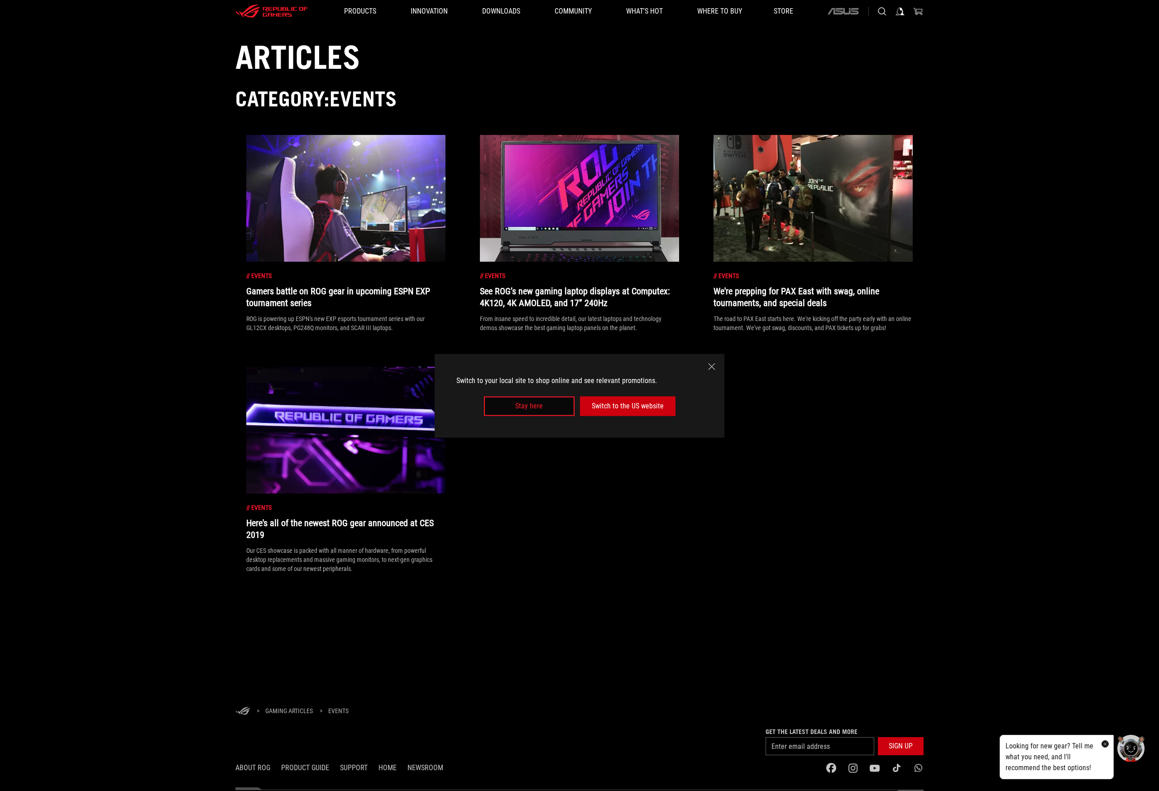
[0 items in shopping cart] (918, 11)
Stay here (529, 406)
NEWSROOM (425, 767)
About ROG (252, 767)
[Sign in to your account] (900, 11)
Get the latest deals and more (811, 731)
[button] (901, 746)
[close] (711, 366)
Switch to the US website (628, 406)
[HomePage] (242, 711)
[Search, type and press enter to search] (881, 11)
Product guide (305, 767)
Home (387, 767)
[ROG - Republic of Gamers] (271, 11)
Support (354, 767)
